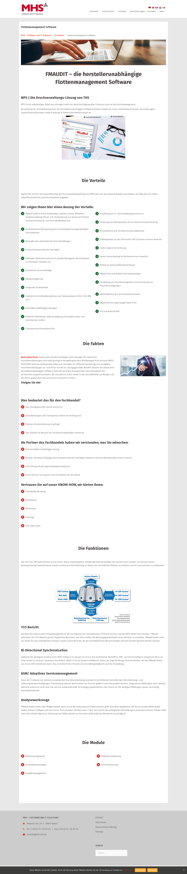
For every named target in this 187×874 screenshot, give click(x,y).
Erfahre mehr (128, 870)
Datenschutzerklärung (106, 827)
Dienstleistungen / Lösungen (143, 11)
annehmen (140, 870)
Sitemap (99, 832)
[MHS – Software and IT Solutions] (34, 9)
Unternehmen (108, 11)
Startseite (94, 11)
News (162, 11)
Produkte (122, 11)
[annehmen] (184, 870)
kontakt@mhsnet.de (36, 834)
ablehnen (152, 870)
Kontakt (99, 817)
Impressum (100, 822)
